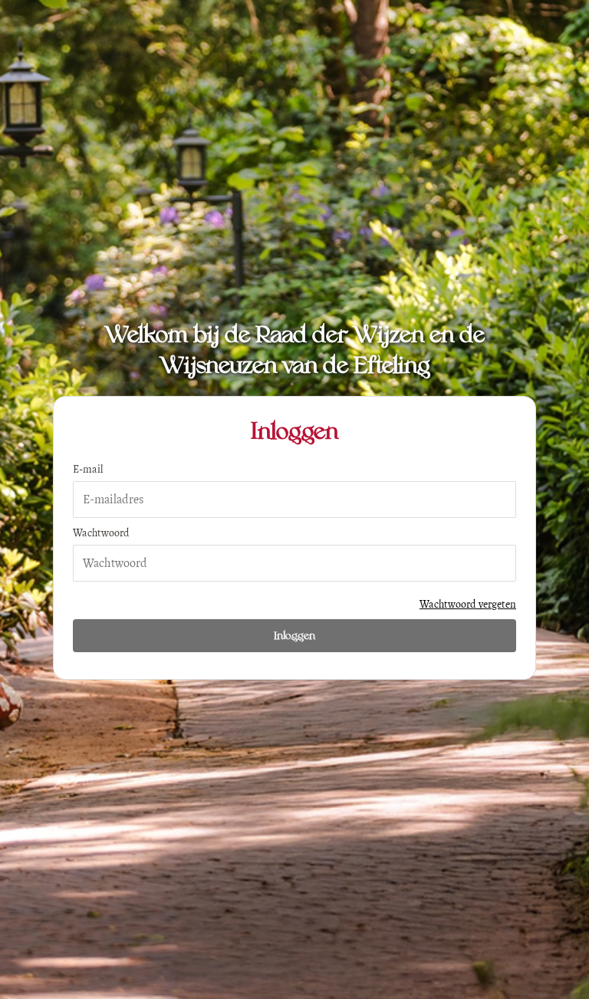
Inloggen (294, 635)
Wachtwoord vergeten (468, 604)
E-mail (88, 469)
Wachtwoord (101, 533)
